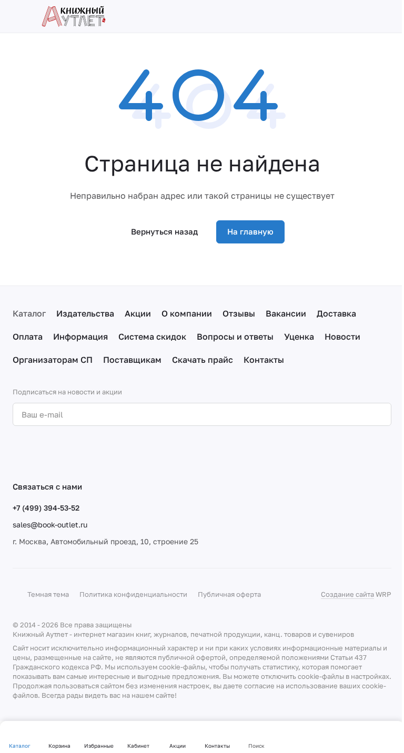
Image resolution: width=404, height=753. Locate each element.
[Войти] (344, 16)
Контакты (264, 359)
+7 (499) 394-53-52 (46, 507)
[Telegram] (40, 453)
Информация (80, 336)
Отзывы (239, 313)
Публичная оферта (229, 594)
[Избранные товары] (365, 16)
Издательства (85, 313)
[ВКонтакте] (19, 453)
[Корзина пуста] (386, 16)
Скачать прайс (202, 359)
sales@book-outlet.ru (50, 524)
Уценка (299, 336)
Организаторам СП (53, 359)
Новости (342, 336)
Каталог (29, 313)
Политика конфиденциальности (133, 594)
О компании (186, 313)
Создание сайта (347, 594)
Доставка (336, 313)
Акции (138, 313)
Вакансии (286, 313)
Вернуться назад (164, 231)
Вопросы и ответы (235, 336)
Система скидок (152, 336)
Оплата (28, 336)
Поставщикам (132, 359)
